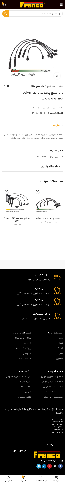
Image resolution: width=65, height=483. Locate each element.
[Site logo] (32, 4)
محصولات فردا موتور (53, 392)
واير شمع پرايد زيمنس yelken (48, 218)
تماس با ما (26, 386)
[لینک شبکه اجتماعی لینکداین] (37, 113)
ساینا (60, 353)
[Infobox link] (32, 277)
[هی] (17, 264)
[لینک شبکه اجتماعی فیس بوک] (48, 113)
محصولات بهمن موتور (53, 386)
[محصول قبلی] (11, 86)
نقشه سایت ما (24, 397)
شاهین (59, 358)
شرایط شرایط (25, 381)
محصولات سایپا (55, 332)
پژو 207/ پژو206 (23, 348)
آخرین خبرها (25, 392)
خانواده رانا (26, 353)
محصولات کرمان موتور (52, 381)
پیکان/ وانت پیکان (22, 338)
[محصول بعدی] (4, 86)
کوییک (60, 348)
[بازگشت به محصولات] (8, 86)
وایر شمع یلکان (37, 86)
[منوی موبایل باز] (61, 5)
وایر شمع (51, 86)
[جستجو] (5, 13)
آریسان (27, 343)
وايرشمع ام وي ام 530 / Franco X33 (17, 219)
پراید (61, 338)
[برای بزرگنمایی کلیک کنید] (57, 75)
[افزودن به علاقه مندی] (37, 191)
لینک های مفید (24, 371)
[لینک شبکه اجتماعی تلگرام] (33, 113)
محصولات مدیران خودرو (52, 376)
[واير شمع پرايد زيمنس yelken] (48, 201)
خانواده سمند (25, 358)
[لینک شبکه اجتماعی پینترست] (41, 113)
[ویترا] (47, 264)
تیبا (61, 343)
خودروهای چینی (55, 371)
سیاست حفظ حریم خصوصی (18, 376)
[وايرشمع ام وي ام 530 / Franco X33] (17, 201)
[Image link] (47, 454)
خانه (61, 86)
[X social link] (45, 113)
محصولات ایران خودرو (21, 332)
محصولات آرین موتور (53, 397)
